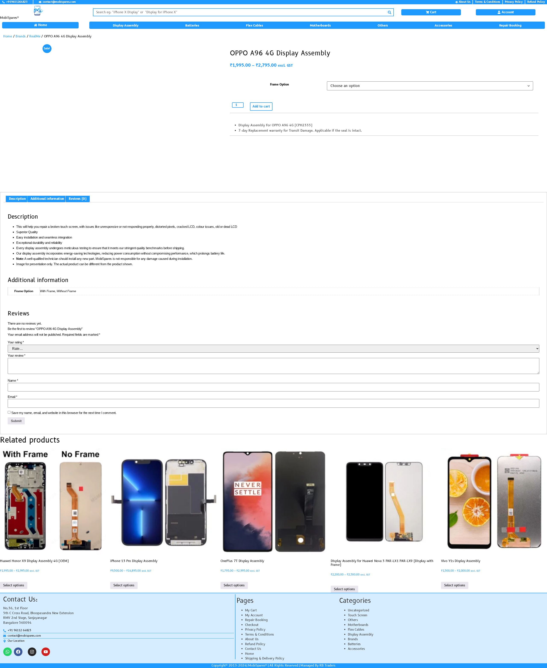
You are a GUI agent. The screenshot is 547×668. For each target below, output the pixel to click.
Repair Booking (510, 25)
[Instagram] (32, 651)
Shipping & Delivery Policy (264, 658)
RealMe (34, 36)
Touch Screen (357, 615)
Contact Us (253, 649)
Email (12, 396)
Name (13, 380)
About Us (252, 639)
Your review (16, 355)
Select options (13, 585)
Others (383, 25)
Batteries (192, 25)
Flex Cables (254, 25)
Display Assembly (125, 25)
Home (7, 36)
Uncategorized (358, 610)
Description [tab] (17, 199)
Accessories (443, 25)
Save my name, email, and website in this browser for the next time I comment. (63, 412)
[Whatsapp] (7, 651)
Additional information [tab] (47, 199)
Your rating (16, 342)
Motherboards (320, 25)
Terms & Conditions (259, 634)
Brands (21, 36)
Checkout (252, 625)
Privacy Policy (255, 629)
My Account (254, 615)
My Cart (251, 610)
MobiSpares (256, 665)
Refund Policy (255, 644)
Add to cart (261, 106)
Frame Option (279, 84)
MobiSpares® (9, 18)
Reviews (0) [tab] (78, 199)
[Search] (389, 12)
